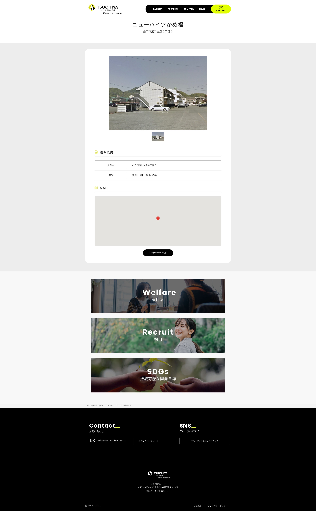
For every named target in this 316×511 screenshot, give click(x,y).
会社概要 (198, 506)
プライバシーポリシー (218, 506)
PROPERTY (173, 9)
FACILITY (158, 9)
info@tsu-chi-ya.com (112, 440)
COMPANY (188, 9)
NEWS (202, 9)
